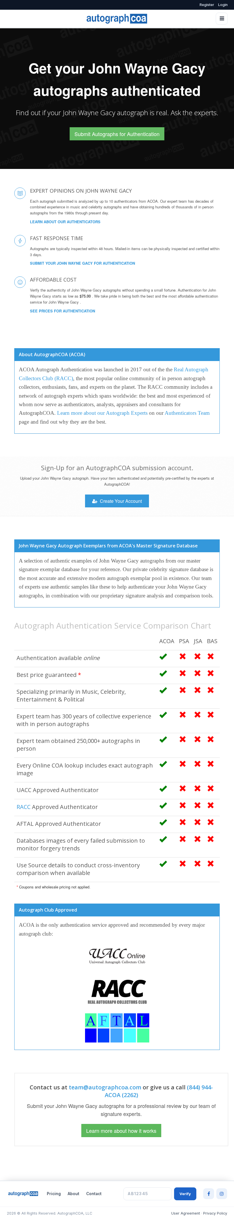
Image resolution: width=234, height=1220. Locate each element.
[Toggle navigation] (222, 19)
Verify (185, 1193)
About (73, 1193)
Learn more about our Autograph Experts (102, 413)
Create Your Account (120, 501)
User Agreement (185, 1213)
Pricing (54, 1193)
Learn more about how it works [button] (121, 1130)
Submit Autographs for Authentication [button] (117, 133)
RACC (24, 807)
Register (206, 5)
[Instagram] (221, 1193)
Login (223, 5)
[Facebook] (208, 1193)
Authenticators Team (187, 413)
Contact (94, 1193)
